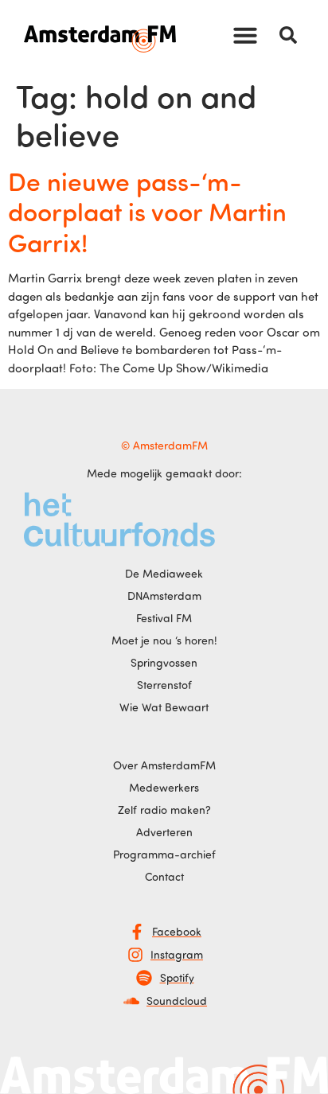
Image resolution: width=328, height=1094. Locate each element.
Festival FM (164, 618)
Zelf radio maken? (164, 809)
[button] (245, 35)
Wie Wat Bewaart (164, 707)
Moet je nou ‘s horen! (164, 640)
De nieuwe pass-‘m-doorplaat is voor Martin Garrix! (147, 211)
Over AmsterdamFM (164, 765)
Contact (164, 876)
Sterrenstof (164, 684)
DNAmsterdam (164, 595)
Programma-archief (164, 854)
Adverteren (164, 832)
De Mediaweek (164, 573)
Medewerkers (164, 787)
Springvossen (164, 662)
